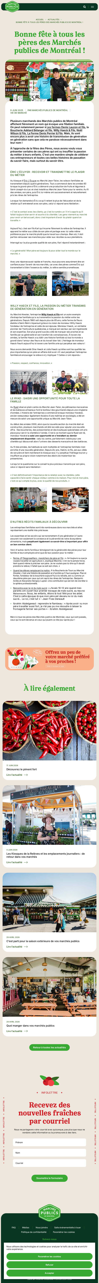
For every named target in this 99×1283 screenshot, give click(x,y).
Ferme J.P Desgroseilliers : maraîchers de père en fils (38, 558)
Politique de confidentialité (33, 1232)
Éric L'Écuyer (30, 180)
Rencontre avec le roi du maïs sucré (30, 588)
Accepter (49, 1273)
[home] (12, 11)
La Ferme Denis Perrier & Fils (45, 133)
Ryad (16, 407)
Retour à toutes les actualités (49, 1047)
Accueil (40, 19)
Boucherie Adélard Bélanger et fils (31, 130)
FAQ (14, 1227)
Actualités (53, 19)
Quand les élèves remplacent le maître (31, 570)
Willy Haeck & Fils (64, 130)
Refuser (49, 1264)
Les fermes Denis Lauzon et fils (66, 127)
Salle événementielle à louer (67, 1227)
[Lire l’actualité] (49, 740)
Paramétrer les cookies (64, 1232)
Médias (25, 1227)
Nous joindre (42, 1227)
